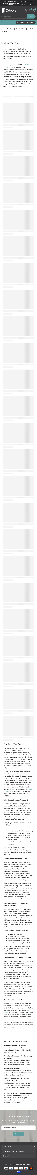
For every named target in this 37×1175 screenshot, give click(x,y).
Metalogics (28, 1164)
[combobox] (14, 16)
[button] (1, 22)
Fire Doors (10, 29)
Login (30, 4)
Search (31, 16)
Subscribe (18, 1134)
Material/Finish (21, 29)
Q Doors (12, 1164)
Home (3, 29)
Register (22, 4)
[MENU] (1, 22)
